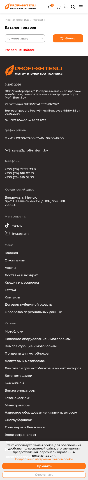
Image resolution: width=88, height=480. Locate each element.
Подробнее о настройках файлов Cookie (44, 459)
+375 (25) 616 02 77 (19, 177)
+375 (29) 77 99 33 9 (20, 169)
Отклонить (44, 475)
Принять (44, 466)
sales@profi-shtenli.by (29, 150)
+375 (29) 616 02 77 (19, 173)
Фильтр (70, 38)
